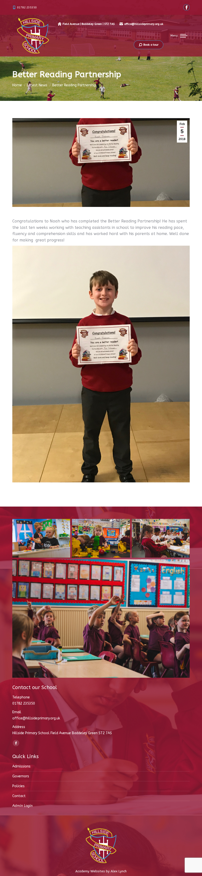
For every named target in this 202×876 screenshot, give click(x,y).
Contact (19, 796)
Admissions (21, 766)
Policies (18, 786)
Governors (20, 776)
